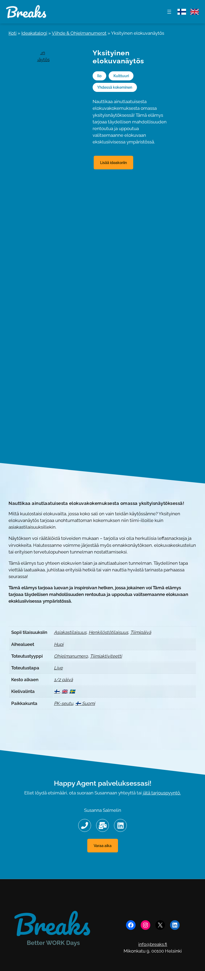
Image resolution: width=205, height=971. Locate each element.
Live (58, 667)
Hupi (59, 644)
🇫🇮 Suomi (85, 703)
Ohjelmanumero (71, 656)
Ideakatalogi (34, 33)
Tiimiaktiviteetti (106, 656)
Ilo (99, 75)
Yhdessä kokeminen (114, 87)
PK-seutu (63, 703)
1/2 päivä (63, 679)
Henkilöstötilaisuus (108, 632)
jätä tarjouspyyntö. (162, 792)
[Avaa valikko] (169, 12)
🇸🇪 (72, 691)
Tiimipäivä (140, 632)
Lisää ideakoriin (113, 162)
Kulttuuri (121, 75)
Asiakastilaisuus (70, 632)
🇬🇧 (64, 691)
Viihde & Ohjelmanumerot (79, 33)
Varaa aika (103, 845)
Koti (13, 33)
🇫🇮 (57, 691)
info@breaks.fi (152, 944)
